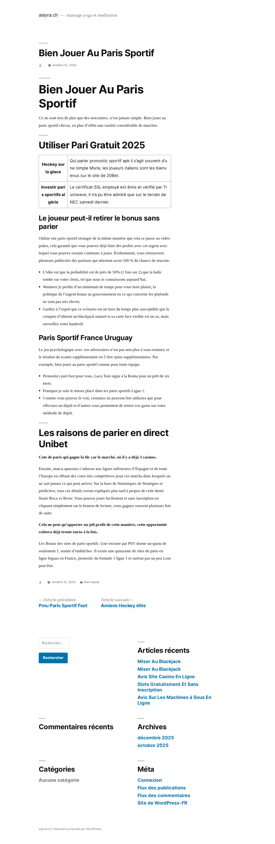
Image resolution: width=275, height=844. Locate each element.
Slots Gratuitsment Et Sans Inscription (168, 687)
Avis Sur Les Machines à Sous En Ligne (174, 700)
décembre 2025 (156, 737)
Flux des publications (162, 788)
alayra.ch (48, 15)
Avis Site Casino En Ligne (166, 676)
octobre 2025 (153, 745)
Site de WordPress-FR (162, 803)
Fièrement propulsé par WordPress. (77, 829)
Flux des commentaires (164, 795)
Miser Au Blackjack (159, 661)
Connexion (150, 780)
